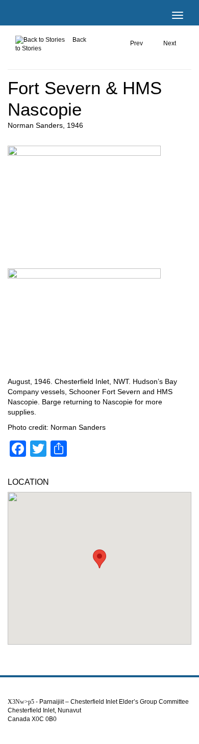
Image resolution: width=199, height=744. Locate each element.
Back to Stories (50, 44)
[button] (99, 558)
